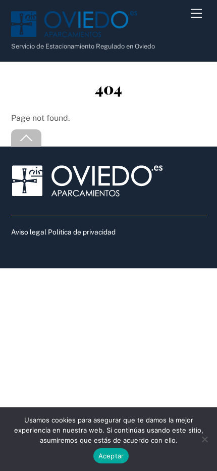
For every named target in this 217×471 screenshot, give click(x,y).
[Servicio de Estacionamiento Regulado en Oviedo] (74, 33)
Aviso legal (28, 232)
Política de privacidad (82, 232)
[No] (204, 439)
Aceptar (111, 456)
